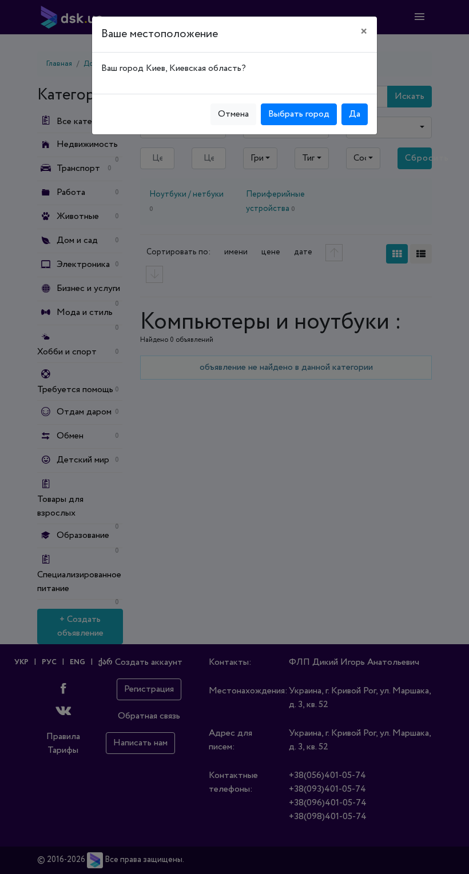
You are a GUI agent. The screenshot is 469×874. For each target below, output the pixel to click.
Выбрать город (298, 114)
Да (354, 114)
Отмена (233, 114)
